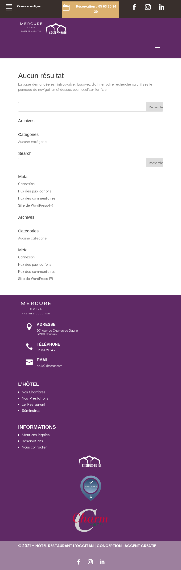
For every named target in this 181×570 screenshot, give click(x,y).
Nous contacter (34, 446)
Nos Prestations (35, 398)
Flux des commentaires (37, 198)
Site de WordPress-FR (35, 205)
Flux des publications (34, 190)
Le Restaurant (33, 404)
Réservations (32, 440)
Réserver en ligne (29, 6)
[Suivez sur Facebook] (134, 7)
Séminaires (31, 410)
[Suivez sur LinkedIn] (161, 7)
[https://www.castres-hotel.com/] (57, 33)
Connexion (26, 183)
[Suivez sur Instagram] (148, 7)
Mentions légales (36, 434)
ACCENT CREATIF (140, 545)
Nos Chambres (33, 391)
